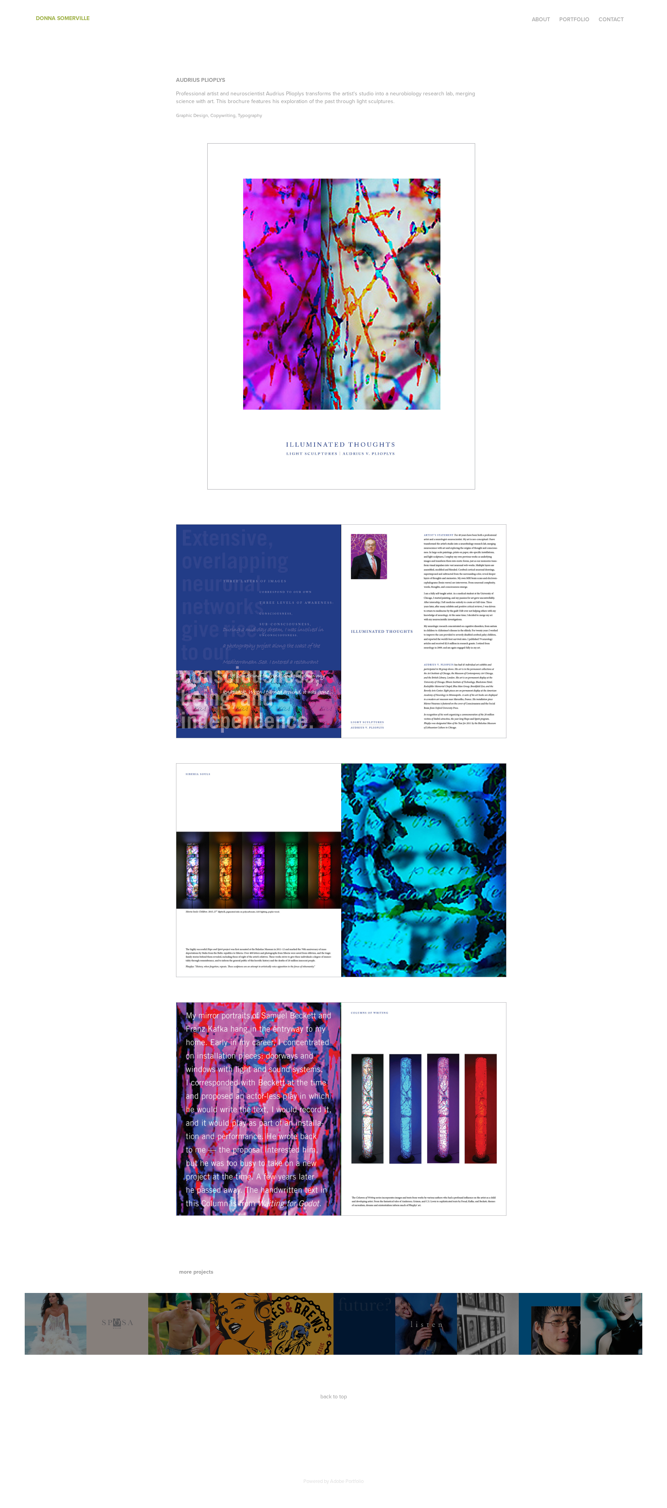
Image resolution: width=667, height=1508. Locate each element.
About (541, 19)
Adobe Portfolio (347, 1481)
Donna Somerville (63, 18)
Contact (611, 19)
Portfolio (574, 19)
